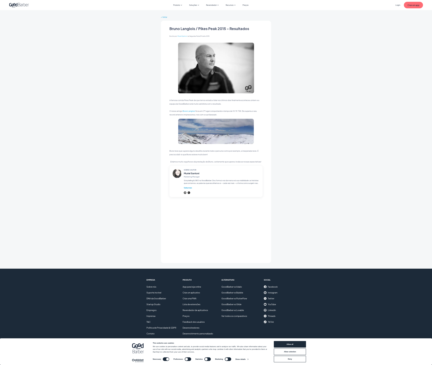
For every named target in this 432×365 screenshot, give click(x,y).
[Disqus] (216, 229)
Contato (150, 333)
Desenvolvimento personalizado (198, 333)
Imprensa (150, 316)
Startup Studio (153, 304)
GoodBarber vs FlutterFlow (234, 298)
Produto (176, 5)
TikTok (271, 322)
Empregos (151, 310)
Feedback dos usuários (194, 322)
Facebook (273, 286)
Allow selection (290, 352)
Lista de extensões (191, 304)
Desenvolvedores (191, 327)
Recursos (230, 5)
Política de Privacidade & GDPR (161, 327)
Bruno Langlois (189, 111)
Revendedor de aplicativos (195, 310)
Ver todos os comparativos (234, 316)
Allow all (290, 344)
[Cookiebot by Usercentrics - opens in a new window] (138, 360)
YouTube (272, 304)
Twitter (271, 298)
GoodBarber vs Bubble (232, 292)
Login (397, 5)
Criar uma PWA (189, 298)
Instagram (272, 292)
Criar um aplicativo (191, 292)
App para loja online (192, 286)
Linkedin (272, 310)
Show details (240, 359)
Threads (271, 316)
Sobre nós (151, 286)
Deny (290, 359)
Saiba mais (188, 188)
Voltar (164, 17)
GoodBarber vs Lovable (232, 310)
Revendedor (211, 5)
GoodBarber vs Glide (231, 304)
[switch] (188, 359)
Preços (246, 5)
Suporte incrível (153, 292)
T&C (148, 322)
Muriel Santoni (182, 36)
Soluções (193, 5)
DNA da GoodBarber (156, 298)
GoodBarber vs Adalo (231, 286)
